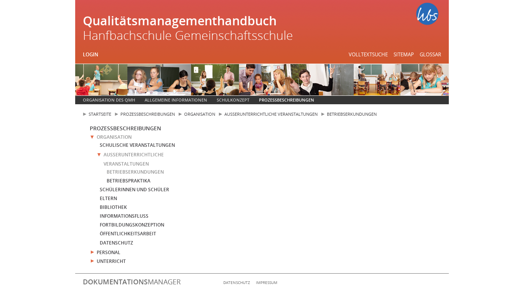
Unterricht (111, 261)
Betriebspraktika (128, 180)
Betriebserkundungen (352, 114)
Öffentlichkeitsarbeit (128, 233)
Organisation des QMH (109, 100)
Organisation (199, 114)
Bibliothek (113, 207)
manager (132, 281)
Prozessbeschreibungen (286, 100)
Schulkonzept (233, 100)
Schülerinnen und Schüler (134, 189)
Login (90, 54)
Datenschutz (116, 243)
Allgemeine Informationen (176, 100)
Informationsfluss (124, 216)
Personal (108, 252)
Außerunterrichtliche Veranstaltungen (271, 114)
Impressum (266, 282)
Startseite (100, 114)
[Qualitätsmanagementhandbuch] (427, 15)
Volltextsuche (368, 54)
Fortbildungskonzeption (132, 225)
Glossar (430, 54)
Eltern (108, 198)
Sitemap (404, 54)
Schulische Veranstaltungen (137, 145)
